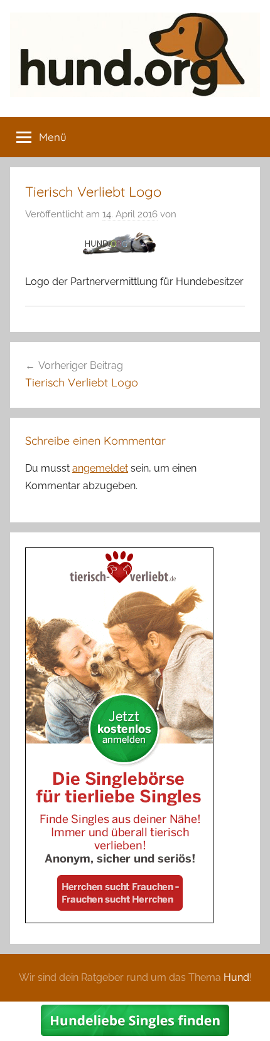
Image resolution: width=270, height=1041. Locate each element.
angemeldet (100, 468)
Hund (236, 977)
